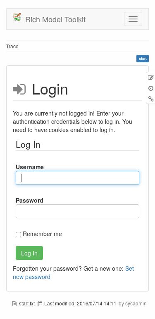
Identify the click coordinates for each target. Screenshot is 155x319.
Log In (29, 253)
